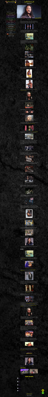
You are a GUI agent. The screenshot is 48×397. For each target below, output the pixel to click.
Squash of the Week (11, 24)
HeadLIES (10, 20)
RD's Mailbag (11, 19)
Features (11, 32)
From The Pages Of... (11, 28)
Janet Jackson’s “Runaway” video (31, 123)
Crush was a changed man (34, 131)
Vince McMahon (28, 303)
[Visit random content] (43, 393)
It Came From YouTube (11, 17)
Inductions (11, 13)
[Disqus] (29, 384)
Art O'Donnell (30, 19)
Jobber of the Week (11, 22)
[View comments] (43, 390)
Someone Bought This (11, 15)
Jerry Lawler (32, 303)
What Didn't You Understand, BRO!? (11, 26)
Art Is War (10, 30)
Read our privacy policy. (29, 395)
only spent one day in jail (23, 258)
